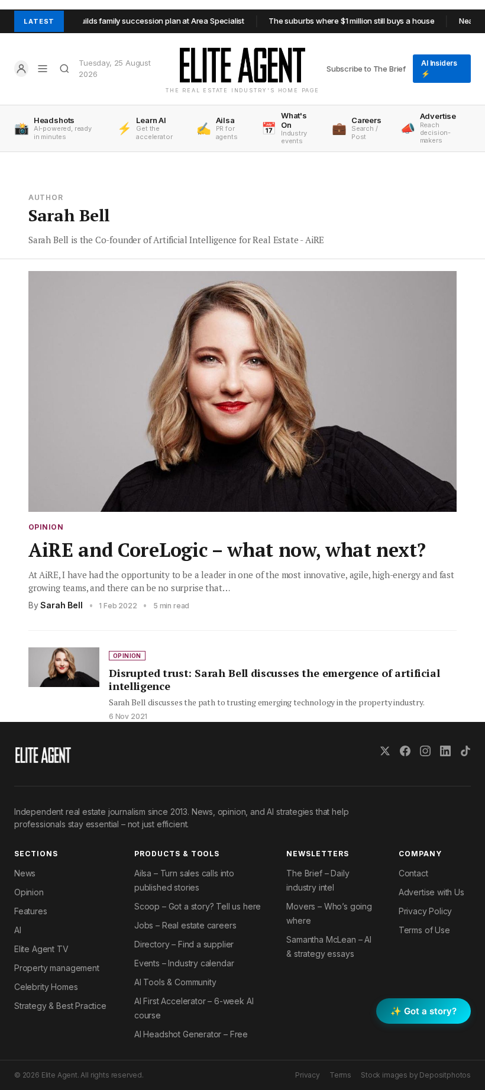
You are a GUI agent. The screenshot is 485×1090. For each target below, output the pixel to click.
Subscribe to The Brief (366, 68)
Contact (413, 873)
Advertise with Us (431, 892)
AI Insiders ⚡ (439, 68)
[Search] (65, 68)
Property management (56, 968)
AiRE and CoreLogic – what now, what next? (227, 549)
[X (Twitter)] (385, 751)
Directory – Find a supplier (184, 944)
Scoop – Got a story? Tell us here (197, 906)
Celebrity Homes (45, 987)
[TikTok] (465, 751)
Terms (340, 1074)
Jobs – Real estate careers (185, 925)
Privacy (307, 1074)
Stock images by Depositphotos (416, 1074)
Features (30, 911)
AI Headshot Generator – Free (191, 1034)
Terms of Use (424, 930)
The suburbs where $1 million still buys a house (334, 20)
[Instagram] (425, 751)
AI (17, 930)
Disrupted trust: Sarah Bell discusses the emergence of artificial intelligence (274, 680)
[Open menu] (42, 68)
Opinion (45, 527)
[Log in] (21, 68)
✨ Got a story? (423, 1011)
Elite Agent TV (41, 949)
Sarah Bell (61, 605)
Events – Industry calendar (184, 963)
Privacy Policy (425, 911)
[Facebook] (405, 751)
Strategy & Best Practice (60, 1006)
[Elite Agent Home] (242, 65)
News (24, 873)
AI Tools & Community (175, 982)
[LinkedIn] (445, 751)
